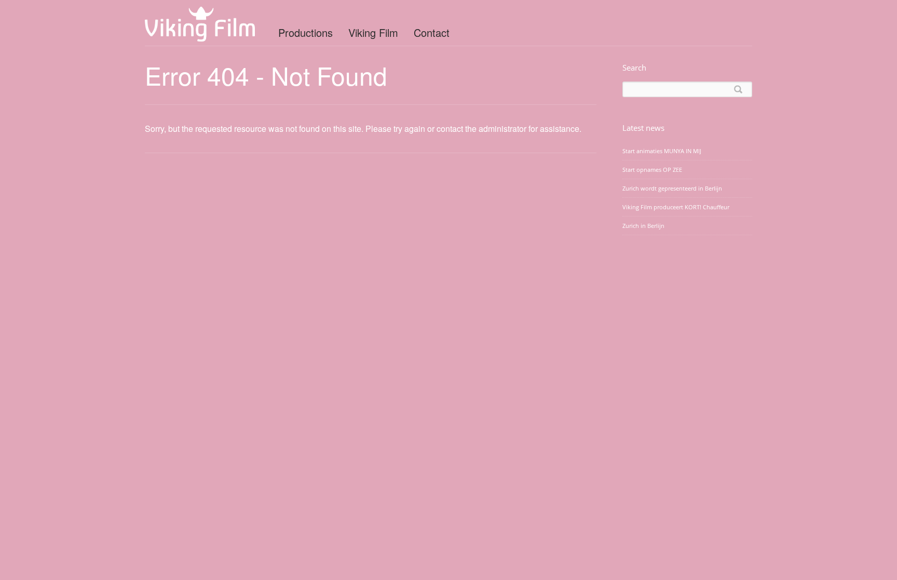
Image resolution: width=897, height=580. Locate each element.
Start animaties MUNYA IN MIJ (661, 151)
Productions (305, 32)
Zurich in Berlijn (643, 226)
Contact (432, 32)
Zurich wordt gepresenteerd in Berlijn (672, 188)
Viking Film (373, 32)
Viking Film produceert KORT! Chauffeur (675, 207)
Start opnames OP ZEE (652, 169)
